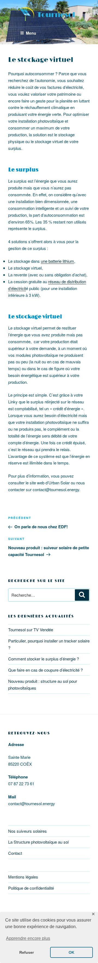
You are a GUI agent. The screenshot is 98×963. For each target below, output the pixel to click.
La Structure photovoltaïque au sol (38, 842)
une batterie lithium (57, 261)
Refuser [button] (26, 952)
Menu (31, 33)
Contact (15, 853)
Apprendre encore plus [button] (28, 938)
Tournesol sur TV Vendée (30, 629)
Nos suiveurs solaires (27, 831)
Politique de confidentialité (31, 888)
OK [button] (71, 952)
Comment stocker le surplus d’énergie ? (43, 659)
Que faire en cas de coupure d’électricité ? (45, 670)
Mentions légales (23, 877)
